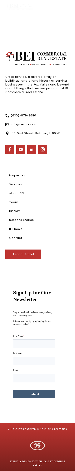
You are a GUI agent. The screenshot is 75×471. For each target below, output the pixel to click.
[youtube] (20, 149)
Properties (17, 175)
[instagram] (42, 149)
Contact (15, 238)
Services (15, 184)
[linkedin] (31, 149)
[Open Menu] (66, 7)
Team (13, 202)
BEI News (15, 229)
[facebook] (9, 149)
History (14, 211)
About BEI (16, 193)
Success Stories (21, 220)
